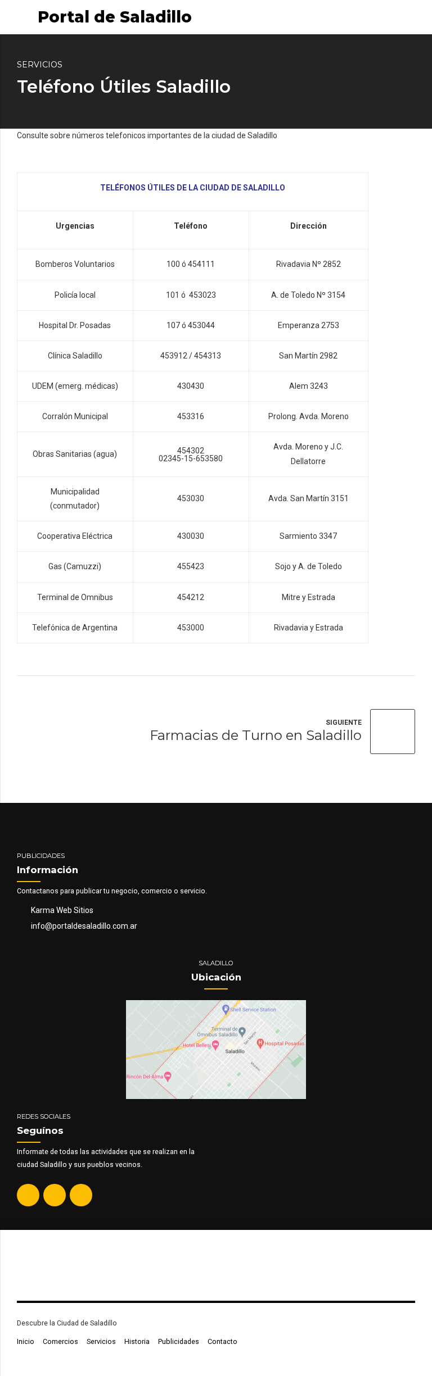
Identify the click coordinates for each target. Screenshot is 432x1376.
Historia (137, 1341)
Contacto (222, 1341)
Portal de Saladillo (115, 16)
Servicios (39, 65)
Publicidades (178, 1341)
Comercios (60, 1341)
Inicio (25, 1341)
